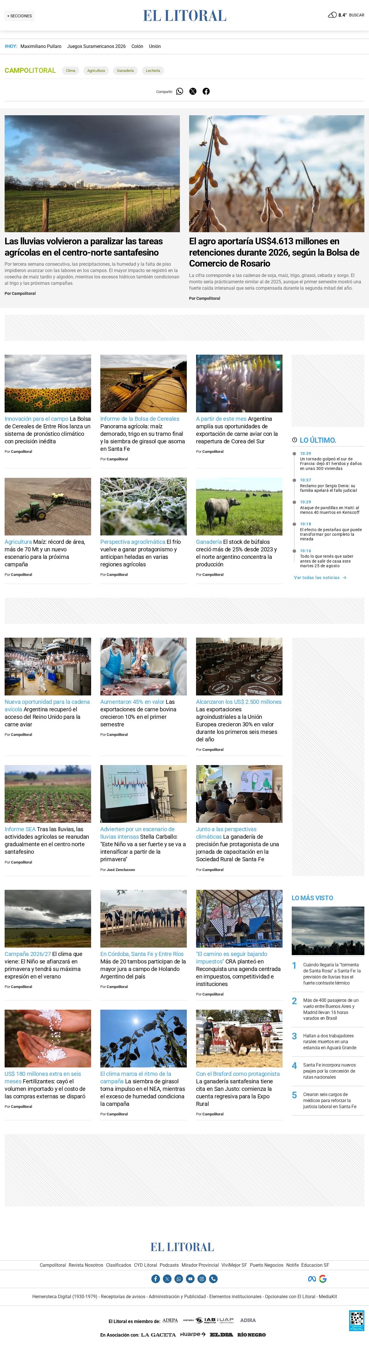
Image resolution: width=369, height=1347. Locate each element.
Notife (292, 1265)
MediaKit (328, 1296)
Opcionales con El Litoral (290, 1296)
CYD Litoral (145, 1265)
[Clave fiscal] (356, 1329)
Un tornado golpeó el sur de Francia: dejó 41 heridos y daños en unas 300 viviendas (331, 461)
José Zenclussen (121, 870)
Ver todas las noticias (317, 577)
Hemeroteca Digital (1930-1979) (64, 1296)
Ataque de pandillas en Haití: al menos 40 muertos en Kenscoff (330, 507)
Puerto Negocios (266, 1265)
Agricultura (96, 70)
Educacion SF (315, 1265)
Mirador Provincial (200, 1265)
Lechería (153, 70)
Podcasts (169, 1265)
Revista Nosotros (86, 1265)
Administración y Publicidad (177, 1296)
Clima (70, 70)
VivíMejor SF (234, 1265)
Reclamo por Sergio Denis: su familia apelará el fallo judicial (328, 485)
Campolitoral (24, 293)
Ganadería (125, 70)
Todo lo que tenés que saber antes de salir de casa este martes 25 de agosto (327, 558)
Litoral (30, 70)
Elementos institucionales (235, 1296)
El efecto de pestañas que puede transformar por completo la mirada (331, 531)
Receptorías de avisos (123, 1296)
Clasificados (118, 1265)
